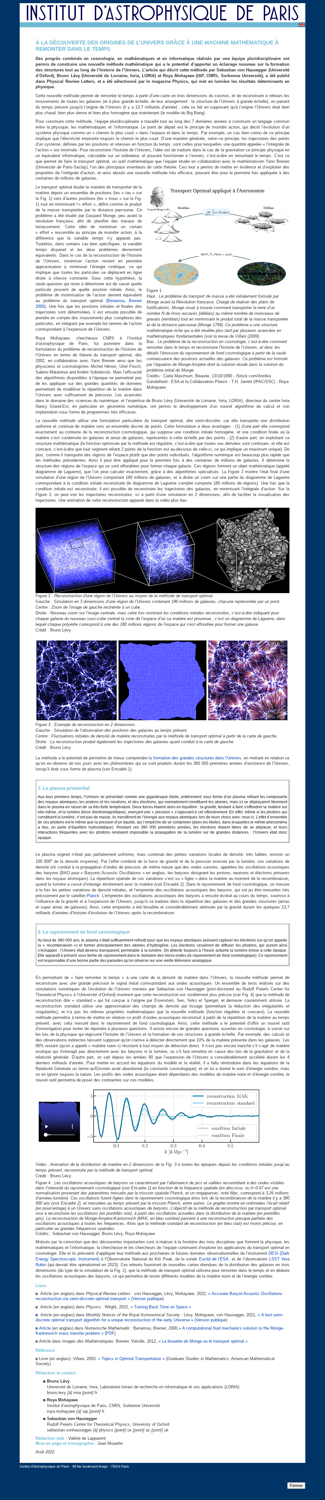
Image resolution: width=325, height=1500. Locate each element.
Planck (93, 895)
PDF (110, 1333)
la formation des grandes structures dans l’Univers (195, 758)
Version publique (147, 1298)
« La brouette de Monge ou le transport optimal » (203, 1341)
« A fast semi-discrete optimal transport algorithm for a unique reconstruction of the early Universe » (159, 1317)
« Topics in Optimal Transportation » (131, 1358)
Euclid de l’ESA (214, 1259)
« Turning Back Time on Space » (160, 1307)
